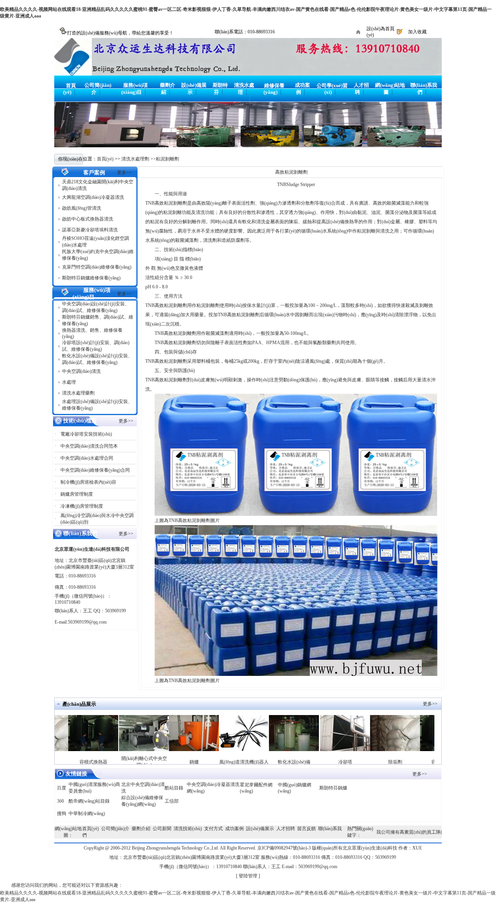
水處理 (69, 382)
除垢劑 (375, 762)
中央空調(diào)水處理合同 (86, 458)
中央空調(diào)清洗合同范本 (89, 446)
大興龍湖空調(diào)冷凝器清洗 (93, 197)
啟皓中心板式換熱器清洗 (87, 219)
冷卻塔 (325, 762)
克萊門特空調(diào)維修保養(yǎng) (96, 267)
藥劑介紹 (141, 828)
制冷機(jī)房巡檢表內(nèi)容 (88, 482)
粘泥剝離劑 (167, 159)
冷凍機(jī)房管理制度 (81, 506)
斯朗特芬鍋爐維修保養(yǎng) (91, 278)
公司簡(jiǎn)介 (115, 828)
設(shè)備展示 (260, 828)
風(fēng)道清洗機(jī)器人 (224, 762)
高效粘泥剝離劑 (291, 172)
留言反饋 (306, 828)
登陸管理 (248, 876)
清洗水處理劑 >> (138, 159)
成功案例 (234, 828)
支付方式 (213, 828)
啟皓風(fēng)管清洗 (81, 208)
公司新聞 (162, 828)
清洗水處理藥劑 (78, 393)
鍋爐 (174, 762)
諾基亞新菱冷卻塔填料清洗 (90, 230)
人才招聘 (285, 828)
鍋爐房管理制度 (76, 494)
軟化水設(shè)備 (274, 762)
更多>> (124, 172)
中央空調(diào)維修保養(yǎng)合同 (95, 470)
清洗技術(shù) (188, 828)
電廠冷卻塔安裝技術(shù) (86, 434)
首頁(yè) (105, 159)
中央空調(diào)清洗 (81, 371)
